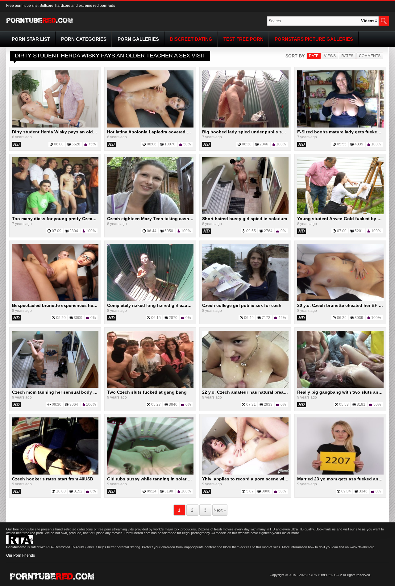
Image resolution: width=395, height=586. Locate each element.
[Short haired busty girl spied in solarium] (245, 213)
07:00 (342, 231)
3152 (78, 491)
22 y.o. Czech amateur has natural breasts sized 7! (255, 392)
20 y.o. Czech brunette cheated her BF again (343, 305)
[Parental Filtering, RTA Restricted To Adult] (19, 543)
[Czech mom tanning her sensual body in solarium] (55, 386)
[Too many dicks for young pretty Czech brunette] (55, 213)
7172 (266, 318)
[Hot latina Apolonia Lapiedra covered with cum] (150, 126)
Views (330, 56)
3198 (168, 491)
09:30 (56, 404)
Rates (347, 56)
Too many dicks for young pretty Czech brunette (63, 218)
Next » (220, 510)
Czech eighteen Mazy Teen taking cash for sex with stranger (170, 218)
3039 (359, 318)
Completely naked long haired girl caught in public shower (169, 305)
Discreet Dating (191, 39)
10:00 (61, 491)
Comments (369, 56)
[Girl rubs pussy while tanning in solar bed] (150, 473)
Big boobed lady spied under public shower (248, 131)
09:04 (346, 491)
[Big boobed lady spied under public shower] (245, 126)
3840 (173, 404)
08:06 (151, 144)
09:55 (251, 231)
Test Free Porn (243, 39)
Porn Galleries (138, 39)
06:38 (247, 144)
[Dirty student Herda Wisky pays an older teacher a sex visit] (55, 126)
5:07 (250, 491)
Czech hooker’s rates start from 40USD (52, 478)
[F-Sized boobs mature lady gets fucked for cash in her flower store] (340, 126)
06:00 (59, 144)
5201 (359, 231)
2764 (268, 231)
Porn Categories (83, 39)
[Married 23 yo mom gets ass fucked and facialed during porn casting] (340, 473)
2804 (73, 231)
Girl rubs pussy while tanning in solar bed (151, 478)
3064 (73, 404)
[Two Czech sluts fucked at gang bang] (150, 386)
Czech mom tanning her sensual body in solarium (64, 392)
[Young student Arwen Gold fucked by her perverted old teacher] (340, 213)
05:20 (61, 318)
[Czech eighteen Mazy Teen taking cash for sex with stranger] (150, 213)
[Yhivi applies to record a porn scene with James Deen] (245, 473)
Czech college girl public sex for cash (241, 305)
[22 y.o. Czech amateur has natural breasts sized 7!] (245, 386)
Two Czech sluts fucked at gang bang (147, 392)
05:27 (156, 404)
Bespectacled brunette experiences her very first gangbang (74, 305)
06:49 (249, 318)
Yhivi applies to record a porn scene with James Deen (258, 478)
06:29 (342, 318)
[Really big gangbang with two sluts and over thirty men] (340, 386)
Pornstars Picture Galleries (314, 39)
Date (313, 56)
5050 (168, 231)
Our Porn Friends (20, 555)
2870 (173, 318)
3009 (78, 318)
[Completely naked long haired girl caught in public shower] (150, 300)
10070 (169, 144)
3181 (361, 404)
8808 (266, 491)
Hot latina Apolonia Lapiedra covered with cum (156, 131)
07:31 (251, 404)
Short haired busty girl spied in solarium (244, 218)
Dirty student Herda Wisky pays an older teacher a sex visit (74, 131)
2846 (264, 144)
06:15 (156, 318)
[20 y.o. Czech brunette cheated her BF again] (340, 300)
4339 (359, 144)
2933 (268, 404)
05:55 (342, 144)
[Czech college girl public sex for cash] (245, 300)
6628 (76, 144)
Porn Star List (31, 39)
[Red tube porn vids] (39, 24)
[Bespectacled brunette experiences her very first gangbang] (55, 300)
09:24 (151, 491)
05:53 (344, 404)
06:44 (151, 231)
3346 (363, 491)
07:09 (56, 231)
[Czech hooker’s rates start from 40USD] (55, 473)
